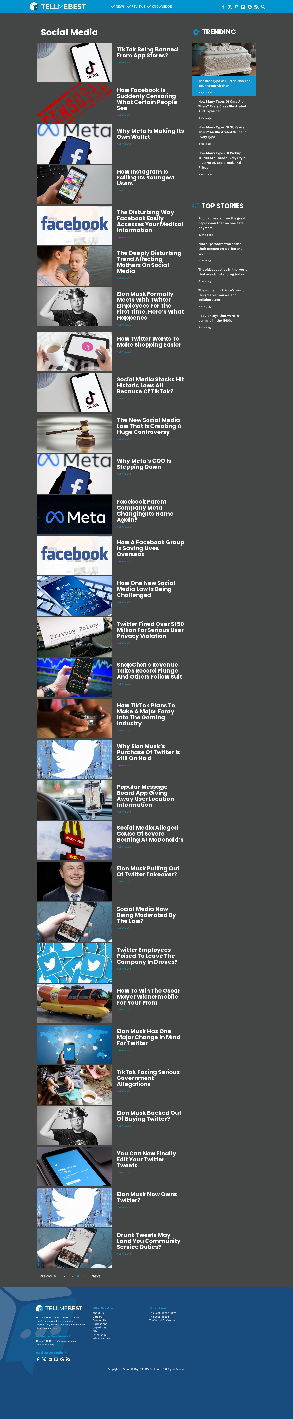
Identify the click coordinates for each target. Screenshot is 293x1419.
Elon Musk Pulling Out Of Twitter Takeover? (148, 871)
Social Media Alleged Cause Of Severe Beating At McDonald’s (150, 834)
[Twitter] (229, 6)
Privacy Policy (101, 1338)
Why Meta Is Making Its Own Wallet (150, 134)
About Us (98, 1313)
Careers (97, 1316)
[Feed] (256, 6)
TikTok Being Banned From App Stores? (147, 52)
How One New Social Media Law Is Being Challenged (146, 589)
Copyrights (99, 1327)
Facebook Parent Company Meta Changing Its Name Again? (145, 511)
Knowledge (162, 6)
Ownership (99, 1335)
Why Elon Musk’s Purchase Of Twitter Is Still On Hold (148, 752)
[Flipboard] (243, 6)
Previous (47, 1276)
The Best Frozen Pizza (162, 1313)
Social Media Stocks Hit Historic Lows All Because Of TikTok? (150, 385)
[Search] (263, 6)
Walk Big (132, 1369)
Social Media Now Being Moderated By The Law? (146, 915)
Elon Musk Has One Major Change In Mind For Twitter (149, 1037)
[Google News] (250, 6)
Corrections (100, 1324)
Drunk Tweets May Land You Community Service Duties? (149, 1241)
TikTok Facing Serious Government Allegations (148, 1078)
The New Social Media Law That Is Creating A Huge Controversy (149, 426)
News (120, 6)
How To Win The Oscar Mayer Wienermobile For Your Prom (148, 996)
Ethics (96, 1331)
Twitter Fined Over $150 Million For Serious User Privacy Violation (150, 630)
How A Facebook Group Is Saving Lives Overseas (150, 548)
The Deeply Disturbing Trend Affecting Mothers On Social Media (149, 262)
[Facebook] (223, 6)
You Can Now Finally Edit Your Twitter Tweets (146, 1159)
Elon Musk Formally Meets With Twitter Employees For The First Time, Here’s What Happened (150, 306)
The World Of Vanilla (162, 1320)
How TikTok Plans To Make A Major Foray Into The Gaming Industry (146, 714)
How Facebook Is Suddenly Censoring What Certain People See (147, 99)
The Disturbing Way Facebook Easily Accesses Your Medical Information (150, 221)
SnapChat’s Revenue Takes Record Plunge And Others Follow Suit (149, 671)
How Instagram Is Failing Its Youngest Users (145, 177)
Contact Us (99, 1320)
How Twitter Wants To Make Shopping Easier (149, 342)
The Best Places (159, 1316)
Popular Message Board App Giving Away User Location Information (145, 796)
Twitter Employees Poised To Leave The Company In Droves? (147, 956)
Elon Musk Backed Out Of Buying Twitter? (149, 1116)
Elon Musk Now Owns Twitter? (147, 1197)
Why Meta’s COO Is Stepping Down (144, 464)
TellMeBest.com (151, 1369)
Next (95, 1276)
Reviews (138, 6)
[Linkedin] (236, 6)
